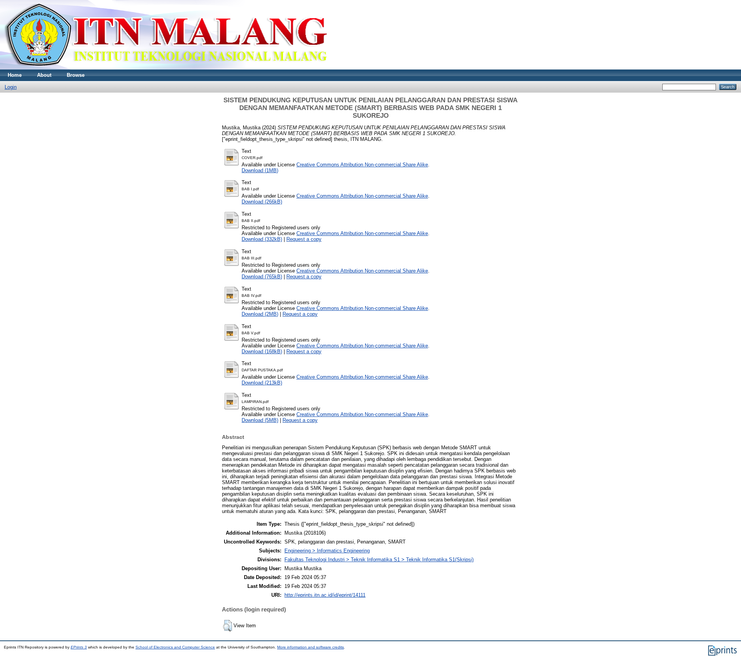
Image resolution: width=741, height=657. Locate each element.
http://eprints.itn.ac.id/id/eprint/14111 (324, 595)
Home (15, 75)
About (44, 75)
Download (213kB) (262, 383)
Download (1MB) (260, 170)
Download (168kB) (262, 351)
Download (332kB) (262, 239)
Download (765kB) (262, 276)
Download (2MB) (260, 314)
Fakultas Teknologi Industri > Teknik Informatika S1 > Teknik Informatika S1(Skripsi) (379, 559)
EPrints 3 (79, 647)
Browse (76, 75)
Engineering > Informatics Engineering (327, 551)
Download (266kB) (262, 202)
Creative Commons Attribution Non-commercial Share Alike (362, 165)
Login (11, 87)
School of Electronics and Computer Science (175, 647)
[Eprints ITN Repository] (165, 68)
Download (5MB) (260, 420)
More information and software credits (310, 647)
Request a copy (303, 239)
